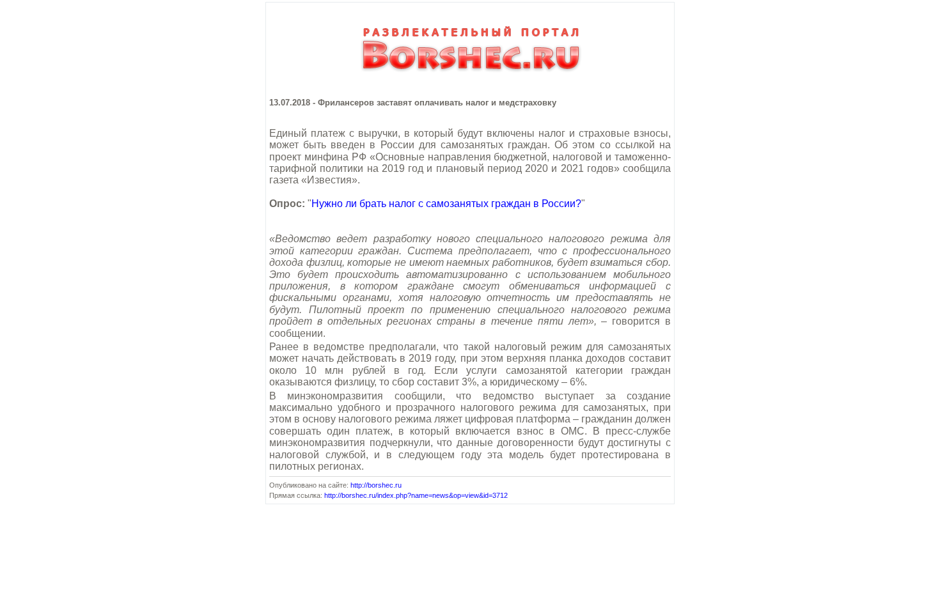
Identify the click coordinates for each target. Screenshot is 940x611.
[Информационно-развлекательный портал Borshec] (470, 78)
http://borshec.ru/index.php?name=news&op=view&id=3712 (416, 495)
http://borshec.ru (376, 485)
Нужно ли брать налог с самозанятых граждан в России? (446, 203)
